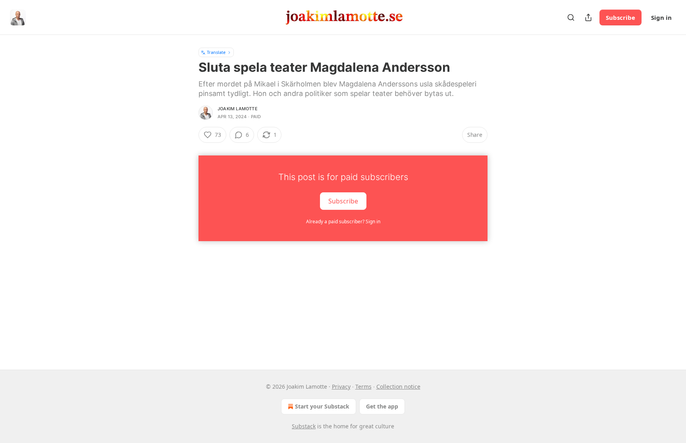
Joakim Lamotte (238, 108)
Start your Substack (322, 406)
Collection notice (398, 386)
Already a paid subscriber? (343, 221)
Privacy (341, 386)
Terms (363, 386)
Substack (304, 426)
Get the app (382, 406)
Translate (216, 52)
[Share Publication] (588, 17)
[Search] (571, 17)
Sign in (661, 17)
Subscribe (620, 17)
